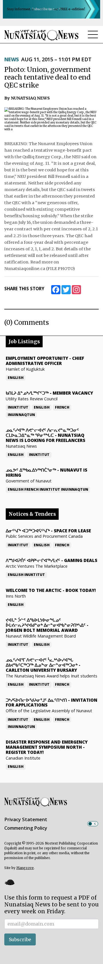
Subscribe (20, 939)
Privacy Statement (25, 819)
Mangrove (25, 868)
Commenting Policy (25, 828)
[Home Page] (41, 35)
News (11, 59)
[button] (9, 882)
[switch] (93, 824)
